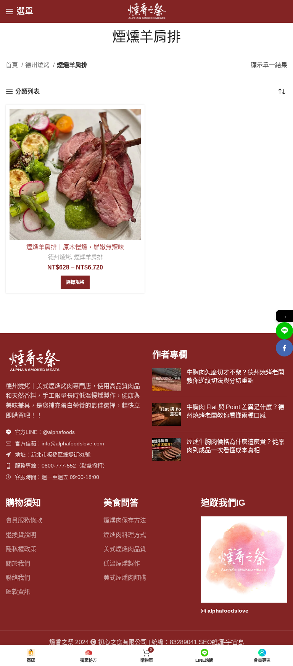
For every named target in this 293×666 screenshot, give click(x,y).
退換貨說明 (21, 535)
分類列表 (27, 91)
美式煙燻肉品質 (124, 549)
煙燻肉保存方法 (124, 520)
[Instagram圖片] (244, 559)
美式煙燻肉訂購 (124, 577)
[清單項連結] (73, 432)
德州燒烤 (38, 65)
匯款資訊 (18, 592)
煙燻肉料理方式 (124, 535)
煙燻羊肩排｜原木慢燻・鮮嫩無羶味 (75, 247)
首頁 (12, 65)
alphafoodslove (228, 611)
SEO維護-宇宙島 (221, 642)
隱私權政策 (21, 549)
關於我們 (18, 563)
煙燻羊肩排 (88, 257)
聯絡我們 (18, 577)
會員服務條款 (24, 520)
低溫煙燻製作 (121, 563)
